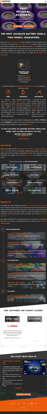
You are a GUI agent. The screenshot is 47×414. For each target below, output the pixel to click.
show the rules (23, 138)
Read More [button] (18, 388)
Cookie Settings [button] (23, 407)
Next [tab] (44, 346)
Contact (18, 403)
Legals (36, 403)
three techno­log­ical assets (24, 44)
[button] (35, 342)
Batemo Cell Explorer (24, 72)
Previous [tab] (2, 346)
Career (24, 403)
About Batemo (12, 403)
